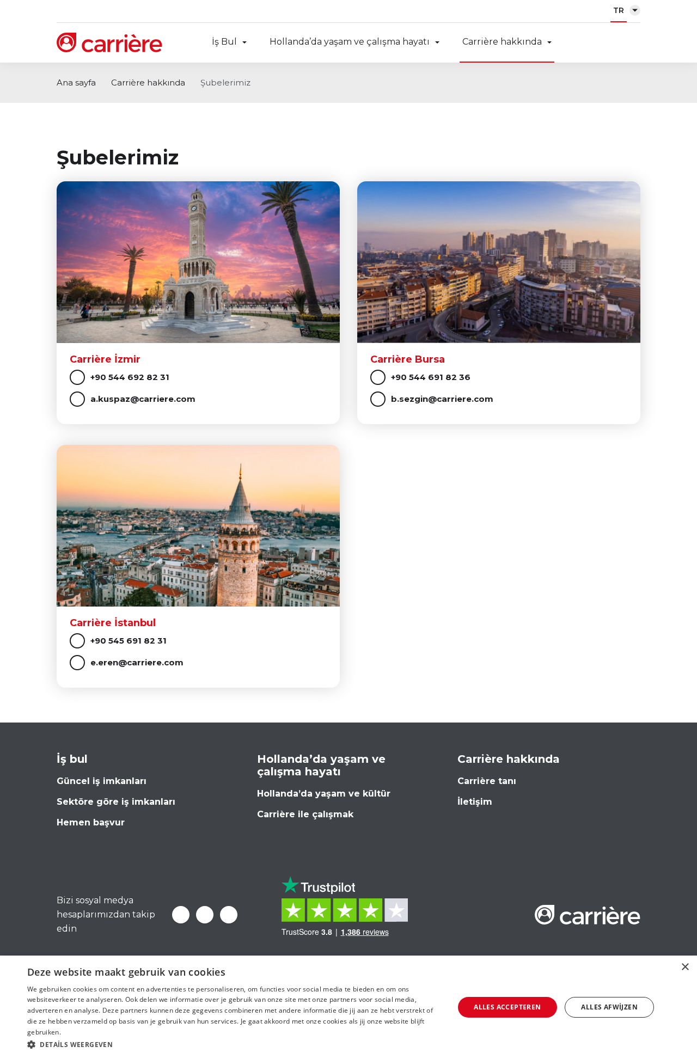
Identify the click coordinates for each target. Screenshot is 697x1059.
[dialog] (348, 1007)
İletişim (474, 802)
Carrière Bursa (407, 359)
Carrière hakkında (502, 41)
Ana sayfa (76, 82)
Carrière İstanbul (113, 623)
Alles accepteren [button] (507, 1007)
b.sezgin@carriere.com (442, 399)
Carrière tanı (486, 781)
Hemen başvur (91, 822)
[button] (234, 1044)
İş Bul (224, 41)
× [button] (685, 967)
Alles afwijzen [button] (609, 1007)
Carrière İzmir (105, 359)
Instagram (228, 914)
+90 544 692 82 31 (129, 377)
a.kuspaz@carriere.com (142, 399)
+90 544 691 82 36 (430, 377)
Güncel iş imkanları (101, 781)
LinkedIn (204, 914)
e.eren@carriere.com (137, 662)
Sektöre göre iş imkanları (116, 802)
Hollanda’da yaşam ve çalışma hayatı (350, 41)
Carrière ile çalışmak (305, 814)
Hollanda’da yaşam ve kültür (323, 793)
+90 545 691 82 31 (128, 640)
